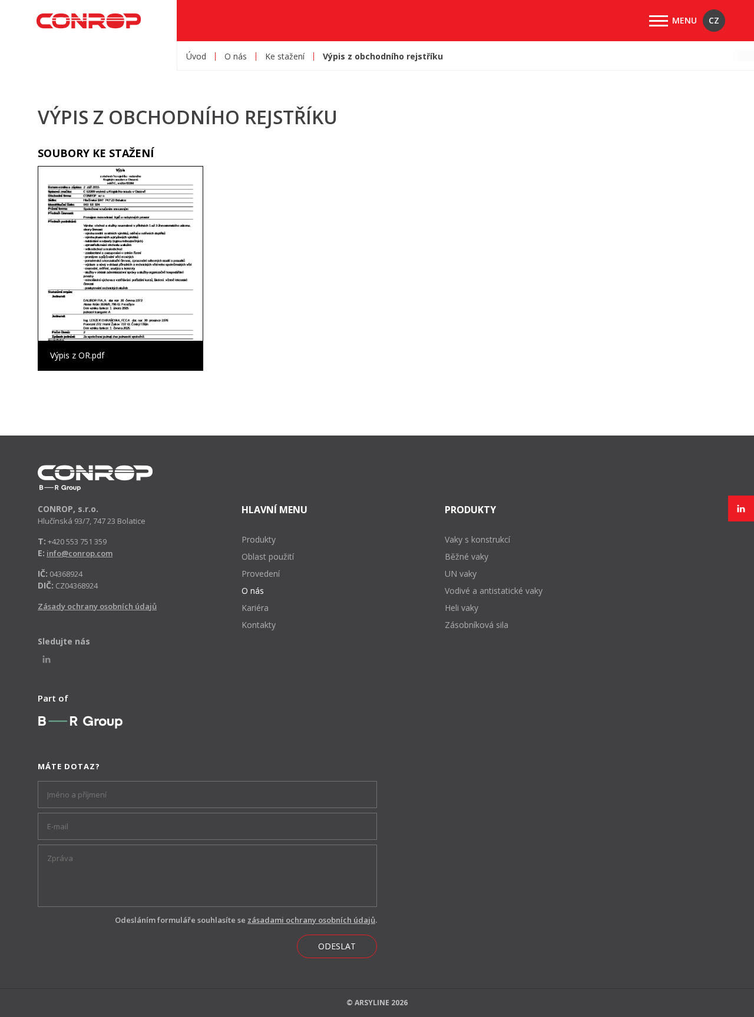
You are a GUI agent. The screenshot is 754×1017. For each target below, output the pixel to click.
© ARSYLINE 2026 (377, 1003)
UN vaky (461, 573)
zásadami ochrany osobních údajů (311, 920)
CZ (714, 20)
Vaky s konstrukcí (477, 539)
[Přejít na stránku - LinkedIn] (741, 508)
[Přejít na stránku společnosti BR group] (80, 722)
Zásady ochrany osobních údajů (97, 606)
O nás (235, 56)
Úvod (196, 56)
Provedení (261, 573)
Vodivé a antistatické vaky (494, 590)
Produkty (259, 539)
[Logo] (95, 478)
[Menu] (658, 21)
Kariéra (255, 607)
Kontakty (259, 624)
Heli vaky (461, 607)
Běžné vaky (466, 556)
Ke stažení (285, 56)
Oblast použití (268, 556)
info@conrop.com (80, 553)
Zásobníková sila (476, 624)
